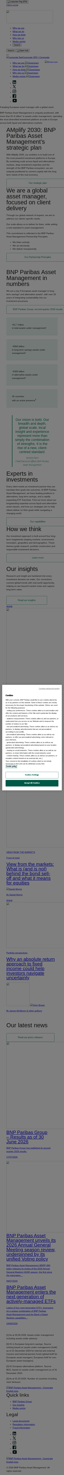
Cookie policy (11, 766)
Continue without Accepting (49, 688)
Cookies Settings (32, 775)
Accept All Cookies (32, 783)
